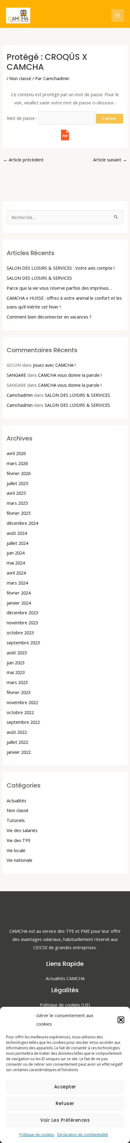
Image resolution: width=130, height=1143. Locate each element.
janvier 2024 (19, 603)
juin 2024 (15, 553)
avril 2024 (16, 573)
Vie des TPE (19, 840)
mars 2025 (17, 503)
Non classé (20, 78)
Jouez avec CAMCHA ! (54, 365)
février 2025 (19, 513)
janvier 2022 (19, 752)
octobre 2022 (20, 712)
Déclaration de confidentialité (82, 1134)
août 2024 (17, 533)
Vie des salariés (22, 830)
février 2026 (19, 473)
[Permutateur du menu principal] (117, 15)
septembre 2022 (23, 722)
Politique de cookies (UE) (65, 1005)
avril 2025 (16, 493)
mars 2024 (17, 583)
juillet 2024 (17, 543)
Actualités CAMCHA (65, 978)
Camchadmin (20, 395)
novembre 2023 (22, 622)
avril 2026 (16, 453)
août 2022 (17, 732)
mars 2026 (17, 463)
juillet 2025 (17, 483)
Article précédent (23, 160)
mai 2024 (16, 563)
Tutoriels (16, 820)
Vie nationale (19, 860)
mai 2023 (16, 672)
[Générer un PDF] (65, 135)
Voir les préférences (65, 1120)
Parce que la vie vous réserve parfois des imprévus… (59, 288)
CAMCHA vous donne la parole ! (70, 375)
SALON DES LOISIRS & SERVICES (39, 278)
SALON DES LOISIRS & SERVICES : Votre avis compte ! (61, 268)
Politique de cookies (36, 1134)
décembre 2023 (22, 612)
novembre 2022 (22, 702)
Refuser (65, 1103)
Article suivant (110, 160)
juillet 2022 (17, 742)
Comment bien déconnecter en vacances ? (49, 317)
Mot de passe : (22, 118)
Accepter (65, 1087)
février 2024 (19, 593)
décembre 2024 (22, 523)
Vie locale (16, 850)
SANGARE (16, 375)
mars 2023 (17, 682)
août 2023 (17, 652)
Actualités (16, 800)
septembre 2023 (23, 642)
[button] (121, 1020)
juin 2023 (15, 662)
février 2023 (19, 692)
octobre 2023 (20, 632)
